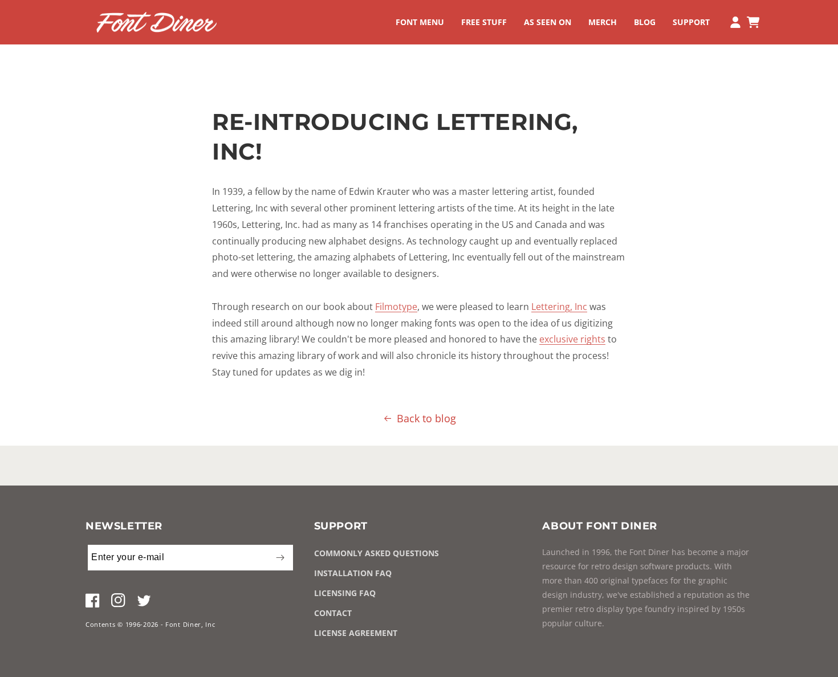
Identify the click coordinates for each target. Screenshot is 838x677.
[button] (420, 22)
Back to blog (426, 418)
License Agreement (355, 632)
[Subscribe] (279, 557)
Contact (333, 612)
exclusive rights (572, 339)
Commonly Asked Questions (376, 553)
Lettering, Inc (559, 306)
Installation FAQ (353, 573)
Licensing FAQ (345, 593)
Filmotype (396, 306)
